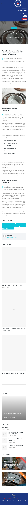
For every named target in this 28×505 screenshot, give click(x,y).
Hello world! (5, 427)
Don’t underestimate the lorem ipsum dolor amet (15, 433)
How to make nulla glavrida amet (12, 285)
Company (14, 28)
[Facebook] (24, 16)
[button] (2, 3)
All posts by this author (11, 237)
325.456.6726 (25, 9)
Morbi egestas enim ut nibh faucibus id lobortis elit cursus (13, 374)
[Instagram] (26, 16)
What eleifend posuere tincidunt (16, 445)
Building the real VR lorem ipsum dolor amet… (16, 439)
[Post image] (14, 265)
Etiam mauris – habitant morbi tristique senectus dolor (13, 329)
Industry (5, 417)
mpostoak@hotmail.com (23, 10)
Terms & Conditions (10, 502)
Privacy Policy (19, 502)
